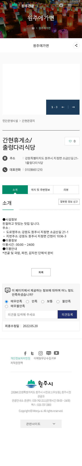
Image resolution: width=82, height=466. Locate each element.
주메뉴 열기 (69, 5)
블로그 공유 (48, 352)
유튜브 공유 (56, 352)
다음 (73, 107)
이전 (63, 107)
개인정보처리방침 (20, 358)
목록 (41, 272)
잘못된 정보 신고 (69, 201)
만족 (34, 301)
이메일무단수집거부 (45, 358)
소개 (15, 190)
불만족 (66, 301)
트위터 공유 (33, 352)
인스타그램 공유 (40, 352)
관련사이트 (33, 423)
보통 (50, 301)
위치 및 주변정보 (40, 190)
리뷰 (66, 190)
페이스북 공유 (25, 352)
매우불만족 (18, 306)
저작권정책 (16, 363)
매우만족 (16, 301)
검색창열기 (61, 5)
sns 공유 (76, 45)
